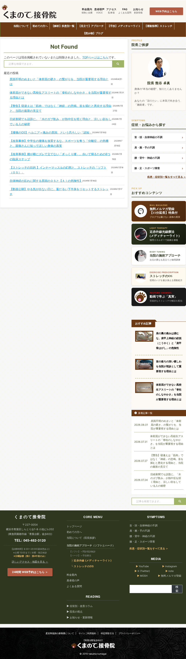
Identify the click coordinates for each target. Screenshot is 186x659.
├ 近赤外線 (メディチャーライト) (91, 560)
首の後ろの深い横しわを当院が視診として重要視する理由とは (168, 366)
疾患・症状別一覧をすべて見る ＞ (166, 176)
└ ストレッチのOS (82, 566)
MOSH (142, 575)
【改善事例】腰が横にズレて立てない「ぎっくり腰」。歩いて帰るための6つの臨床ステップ (60, 156)
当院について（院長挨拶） (82, 537)
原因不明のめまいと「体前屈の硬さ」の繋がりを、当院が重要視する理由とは (59, 81)
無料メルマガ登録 (169, 575)
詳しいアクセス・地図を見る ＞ (30, 561)
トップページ (74, 526)
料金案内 (72, 574)
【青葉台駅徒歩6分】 (93, 640)
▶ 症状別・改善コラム (80, 605)
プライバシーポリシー (129, 633)
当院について (21, 25)
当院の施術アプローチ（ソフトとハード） (91, 545)
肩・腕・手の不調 (144, 147)
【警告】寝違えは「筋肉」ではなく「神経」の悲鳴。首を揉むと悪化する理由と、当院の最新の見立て (60, 108)
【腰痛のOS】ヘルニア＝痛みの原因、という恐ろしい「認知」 (51, 132)
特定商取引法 (107, 633)
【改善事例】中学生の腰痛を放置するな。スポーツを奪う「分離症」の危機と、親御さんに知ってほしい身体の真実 (59, 143)
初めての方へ (40, 25)
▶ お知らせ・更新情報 (80, 617)
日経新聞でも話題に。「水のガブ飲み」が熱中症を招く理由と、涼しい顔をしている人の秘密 (60, 121)
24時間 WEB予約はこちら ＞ (30, 572)
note (169, 571)
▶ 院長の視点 (74, 611)
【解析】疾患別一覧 (63, 25)
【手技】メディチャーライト (124, 25)
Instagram (169, 566)
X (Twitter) (142, 571)
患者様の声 (73, 580)
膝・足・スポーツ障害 (147, 168)
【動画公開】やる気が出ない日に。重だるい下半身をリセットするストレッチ (59, 191)
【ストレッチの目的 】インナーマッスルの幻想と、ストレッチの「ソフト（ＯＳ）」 (58, 170)
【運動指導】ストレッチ (158, 25)
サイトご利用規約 (87, 633)
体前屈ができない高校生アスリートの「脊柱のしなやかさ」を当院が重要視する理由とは (60, 95)
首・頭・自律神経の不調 (148, 137)
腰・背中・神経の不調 (147, 157)
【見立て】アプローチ (91, 25)
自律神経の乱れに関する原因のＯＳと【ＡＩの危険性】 (46, 181)
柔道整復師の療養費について (60, 633)
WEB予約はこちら (166, 11)
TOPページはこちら (95, 57)
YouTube (142, 566)
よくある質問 (74, 586)
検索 (176, 589)
